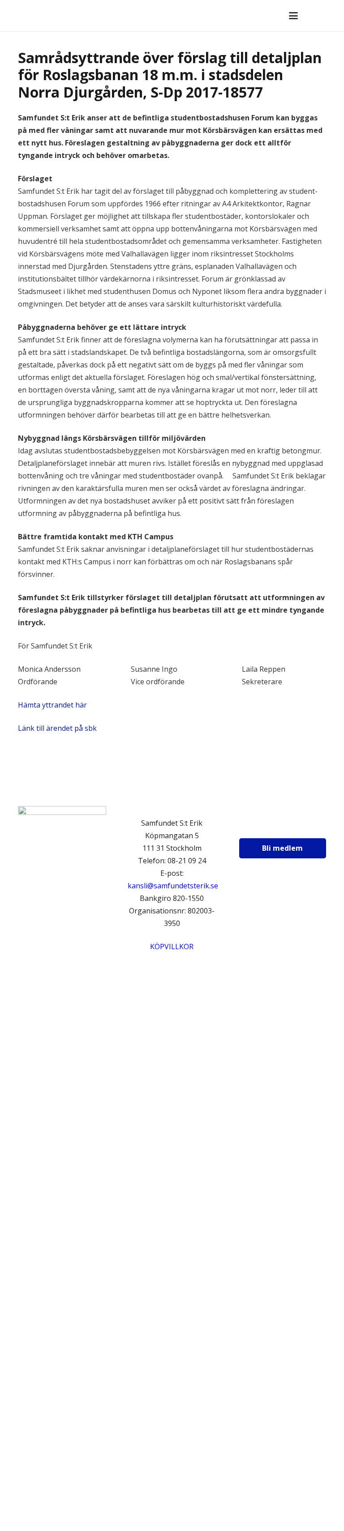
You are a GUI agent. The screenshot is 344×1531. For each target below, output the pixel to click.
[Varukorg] (313, 15)
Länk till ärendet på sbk (58, 728)
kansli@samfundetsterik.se (173, 886)
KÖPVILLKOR (172, 946)
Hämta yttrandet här (52, 705)
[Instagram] (278, 826)
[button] (293, 15)
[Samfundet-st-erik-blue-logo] (39, 15)
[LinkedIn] (301, 826)
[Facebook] (256, 826)
